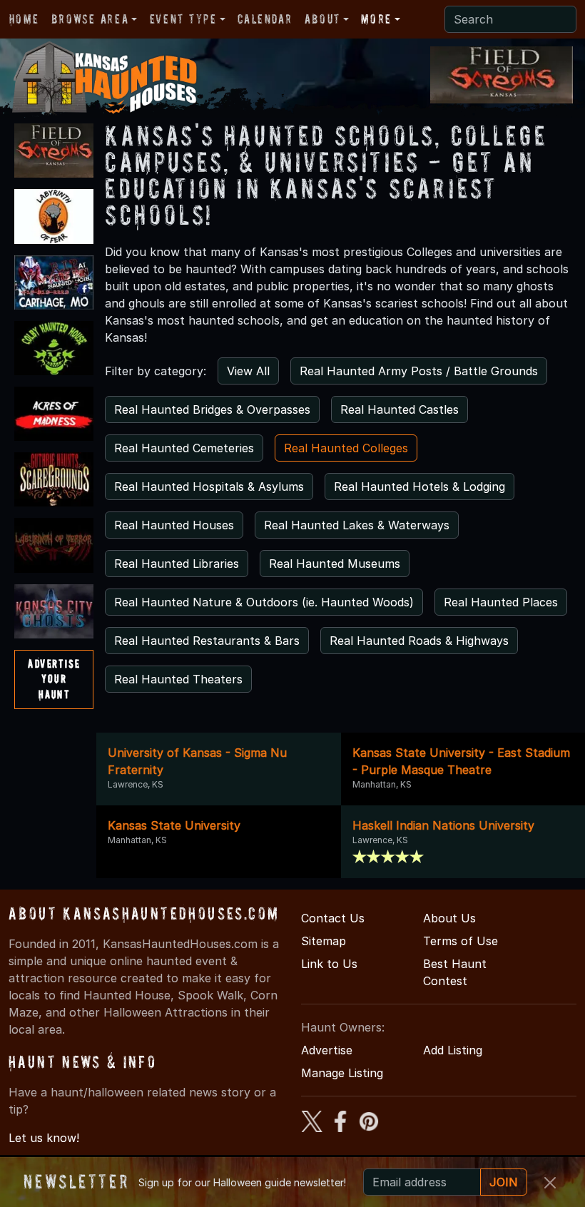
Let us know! (44, 1138)
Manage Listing (342, 1073)
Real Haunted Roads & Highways (419, 640)
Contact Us (333, 918)
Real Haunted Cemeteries (184, 448)
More (376, 18)
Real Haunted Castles (399, 409)
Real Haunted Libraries (176, 563)
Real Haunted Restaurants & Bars (207, 640)
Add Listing (452, 1050)
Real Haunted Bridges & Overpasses (212, 409)
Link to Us (329, 964)
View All (248, 371)
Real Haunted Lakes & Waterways (356, 525)
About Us (449, 918)
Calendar (265, 18)
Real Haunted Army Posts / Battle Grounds (419, 371)
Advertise (326, 1050)
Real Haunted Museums (334, 563)
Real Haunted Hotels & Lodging (419, 486)
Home (24, 18)
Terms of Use (460, 941)
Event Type (183, 18)
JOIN (503, 1182)
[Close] (550, 1182)
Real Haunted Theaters (178, 679)
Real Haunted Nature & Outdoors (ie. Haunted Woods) (264, 602)
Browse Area (89, 18)
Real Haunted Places (501, 602)
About (322, 18)
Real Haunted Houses (174, 525)
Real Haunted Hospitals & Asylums (209, 486)
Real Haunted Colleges (346, 448)
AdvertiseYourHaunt (54, 679)
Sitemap (323, 941)
